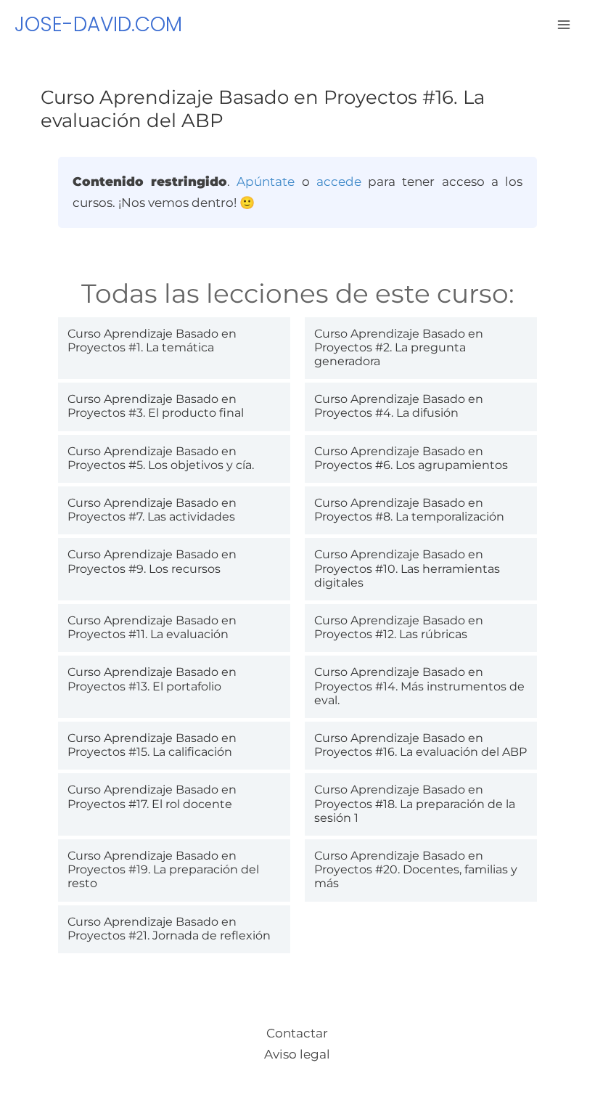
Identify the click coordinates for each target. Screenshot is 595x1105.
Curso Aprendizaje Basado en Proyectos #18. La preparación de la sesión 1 (414, 803)
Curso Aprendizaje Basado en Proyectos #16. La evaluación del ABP (420, 745)
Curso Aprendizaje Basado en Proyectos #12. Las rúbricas (398, 627)
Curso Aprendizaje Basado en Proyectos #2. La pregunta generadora (398, 347)
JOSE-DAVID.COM (98, 24)
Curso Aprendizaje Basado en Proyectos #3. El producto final (155, 406)
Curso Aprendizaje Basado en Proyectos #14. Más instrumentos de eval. (419, 685)
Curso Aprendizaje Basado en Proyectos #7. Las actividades (152, 509)
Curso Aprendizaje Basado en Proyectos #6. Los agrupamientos (411, 458)
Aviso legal (297, 1054)
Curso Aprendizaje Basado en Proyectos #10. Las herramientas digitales (407, 568)
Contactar (297, 1033)
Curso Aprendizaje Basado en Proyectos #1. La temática (152, 340)
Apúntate (266, 181)
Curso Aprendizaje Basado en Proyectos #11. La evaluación (152, 627)
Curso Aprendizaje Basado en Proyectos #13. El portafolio (152, 679)
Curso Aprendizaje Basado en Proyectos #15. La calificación (152, 745)
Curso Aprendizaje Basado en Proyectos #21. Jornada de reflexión (169, 928)
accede (338, 181)
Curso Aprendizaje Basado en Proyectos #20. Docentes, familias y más (415, 869)
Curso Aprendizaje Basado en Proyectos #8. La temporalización (409, 509)
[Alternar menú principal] (564, 24)
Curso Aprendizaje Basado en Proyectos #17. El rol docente (152, 796)
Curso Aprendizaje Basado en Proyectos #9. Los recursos (152, 561)
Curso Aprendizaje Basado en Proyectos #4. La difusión (398, 406)
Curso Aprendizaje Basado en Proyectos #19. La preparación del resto (163, 869)
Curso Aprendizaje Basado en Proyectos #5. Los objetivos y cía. (160, 458)
